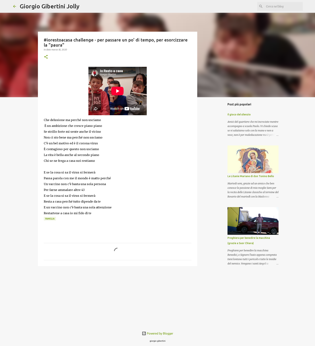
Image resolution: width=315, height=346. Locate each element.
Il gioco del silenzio (239, 114)
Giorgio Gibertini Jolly (49, 6)
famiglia (50, 219)
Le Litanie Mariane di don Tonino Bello (251, 176)
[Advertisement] (117, 297)
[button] (46, 57)
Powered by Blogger (159, 333)
